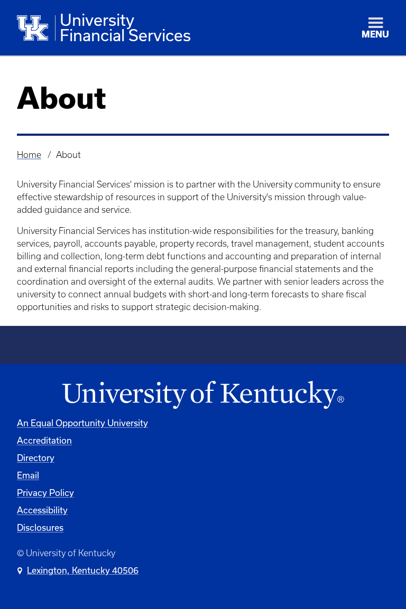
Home (29, 155)
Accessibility (42, 510)
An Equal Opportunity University (82, 423)
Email (28, 475)
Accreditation (44, 440)
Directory (35, 458)
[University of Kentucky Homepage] (203, 395)
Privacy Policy (45, 493)
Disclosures (40, 527)
